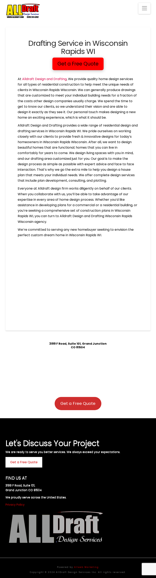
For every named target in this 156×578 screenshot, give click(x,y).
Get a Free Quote (77, 403)
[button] (144, 8)
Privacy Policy (15, 505)
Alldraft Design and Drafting (44, 79)
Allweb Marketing (86, 567)
